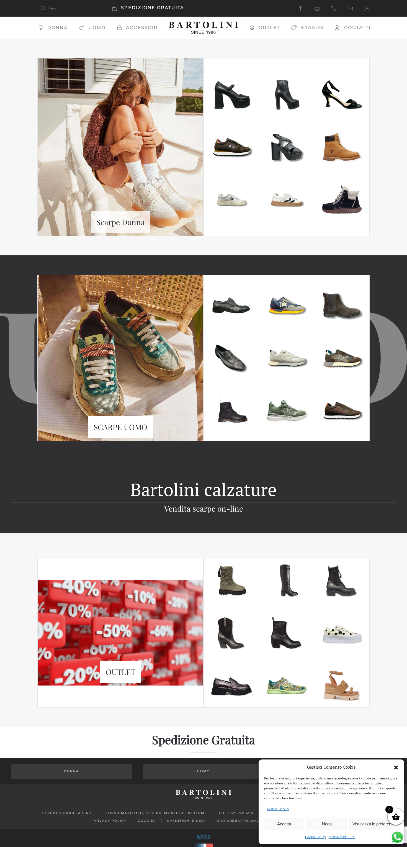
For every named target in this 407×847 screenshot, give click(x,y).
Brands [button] (312, 27)
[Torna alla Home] (203, 28)
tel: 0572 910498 (235, 813)
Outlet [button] (269, 27)
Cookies (147, 821)
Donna (57, 27)
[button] (396, 767)
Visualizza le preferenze (374, 824)
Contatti (357, 27)
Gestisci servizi (278, 809)
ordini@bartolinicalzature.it (251, 821)
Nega (327, 824)
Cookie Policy (315, 837)
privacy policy (109, 821)
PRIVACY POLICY (342, 837)
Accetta (284, 824)
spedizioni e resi (186, 821)
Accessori (142, 27)
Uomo (96, 27)
